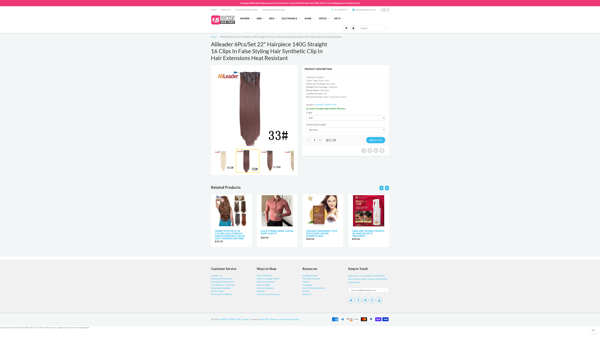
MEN (259, 18)
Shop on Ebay (263, 284)
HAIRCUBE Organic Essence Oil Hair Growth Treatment (368, 233)
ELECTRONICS (289, 18)
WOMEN (244, 18)
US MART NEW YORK (326, 104)
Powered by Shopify (289, 319)
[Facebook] (358, 300)
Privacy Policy (217, 291)
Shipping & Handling (220, 288)
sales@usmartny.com (366, 9)
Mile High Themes (269, 319)
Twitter (306, 281)
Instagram (307, 284)
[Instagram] (372, 300)
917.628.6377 (341, 9)
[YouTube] (379, 300)
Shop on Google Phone (268, 278)
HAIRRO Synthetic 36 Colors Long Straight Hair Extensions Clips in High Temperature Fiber (230, 235)
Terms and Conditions (221, 294)
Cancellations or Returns (223, 284)
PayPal (305, 291)
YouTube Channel (311, 278)
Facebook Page (309, 275)
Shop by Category (265, 288)
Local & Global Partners (313, 288)
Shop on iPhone (264, 275)
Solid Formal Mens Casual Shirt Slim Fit (277, 232)
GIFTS (337, 18)
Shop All (261, 291)
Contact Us (216, 275)
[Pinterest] (365, 300)
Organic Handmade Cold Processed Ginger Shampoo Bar (321, 233)
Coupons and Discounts (268, 294)
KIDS (271, 18)
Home (214, 9)
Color (309, 112)
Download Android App (273, 9)
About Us (226, 9)
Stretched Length (316, 124)
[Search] (386, 28)
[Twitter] (351, 300)
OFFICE (323, 18)
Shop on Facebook (266, 281)
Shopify (246, 319)
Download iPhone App (247, 9)
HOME (308, 18)
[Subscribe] (385, 290)
